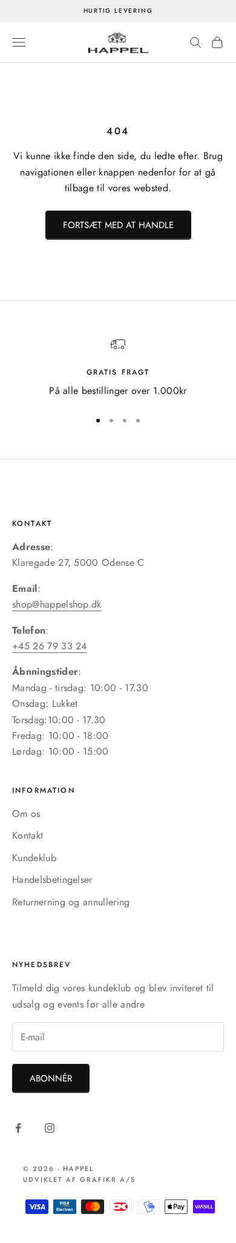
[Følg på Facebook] (18, 1128)
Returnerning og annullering (71, 902)
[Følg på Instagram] (50, 1128)
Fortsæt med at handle (118, 225)
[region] (118, 368)
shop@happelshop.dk (57, 604)
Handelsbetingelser (52, 880)
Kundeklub (34, 858)
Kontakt (27, 835)
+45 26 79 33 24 (49, 646)
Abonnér (51, 1078)
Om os (26, 814)
